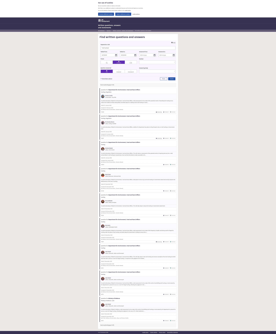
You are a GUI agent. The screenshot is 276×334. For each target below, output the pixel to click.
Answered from (143, 51)
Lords (131, 62)
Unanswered (131, 72)
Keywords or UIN (105, 44)
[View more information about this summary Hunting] (138, 153)
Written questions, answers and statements (109, 26)
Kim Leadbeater (108, 200)
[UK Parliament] (104, 20)
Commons (119, 62)
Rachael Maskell (109, 148)
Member (141, 59)
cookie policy (128, 10)
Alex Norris (107, 225)
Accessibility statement (172, 332)
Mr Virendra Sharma (109, 121)
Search (172, 78)
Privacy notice (162, 332)
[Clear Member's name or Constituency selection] (140, 65)
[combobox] (157, 62)
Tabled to (122, 51)
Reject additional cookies (123, 14)
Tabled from (104, 51)
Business (109, 30)
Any (107, 62)
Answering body (143, 68)
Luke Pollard (108, 251)
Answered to (161, 51)
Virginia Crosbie (108, 95)
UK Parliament (101, 30)
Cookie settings (136, 14)
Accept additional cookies (106, 14)
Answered (119, 72)
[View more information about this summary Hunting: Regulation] (138, 100)
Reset (163, 78)
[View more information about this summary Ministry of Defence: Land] (138, 309)
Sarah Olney (108, 174)
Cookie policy (145, 332)
